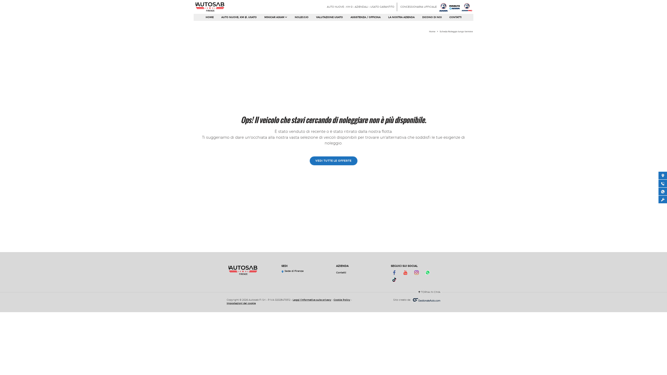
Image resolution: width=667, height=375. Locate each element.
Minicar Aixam (274, 17)
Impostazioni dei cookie (241, 303)
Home (210, 17)
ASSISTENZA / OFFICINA (366, 17)
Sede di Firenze (294, 271)
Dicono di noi (432, 17)
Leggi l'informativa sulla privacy (312, 299)
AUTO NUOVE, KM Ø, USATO (239, 17)
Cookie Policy (342, 299)
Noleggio (301, 17)
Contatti (455, 17)
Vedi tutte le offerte (333, 160)
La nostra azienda (401, 17)
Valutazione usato (329, 17)
